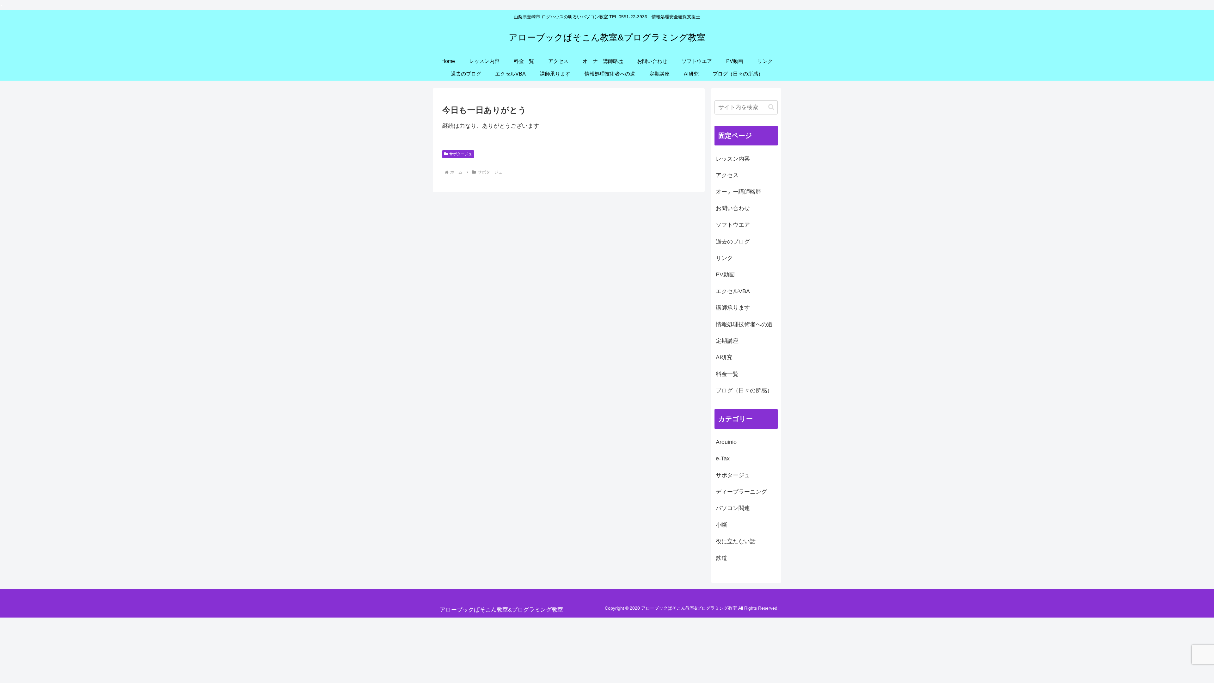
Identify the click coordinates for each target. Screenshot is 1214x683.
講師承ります (733, 308)
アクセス (727, 175)
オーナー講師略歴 (738, 191)
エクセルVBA (733, 291)
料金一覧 (727, 374)
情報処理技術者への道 (744, 324)
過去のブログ (733, 241)
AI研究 (724, 357)
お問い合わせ (733, 208)
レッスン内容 (733, 159)
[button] (771, 107)
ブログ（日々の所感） (744, 390)
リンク (724, 258)
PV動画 (725, 274)
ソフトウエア (733, 225)
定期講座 (727, 341)
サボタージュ (460, 154)
